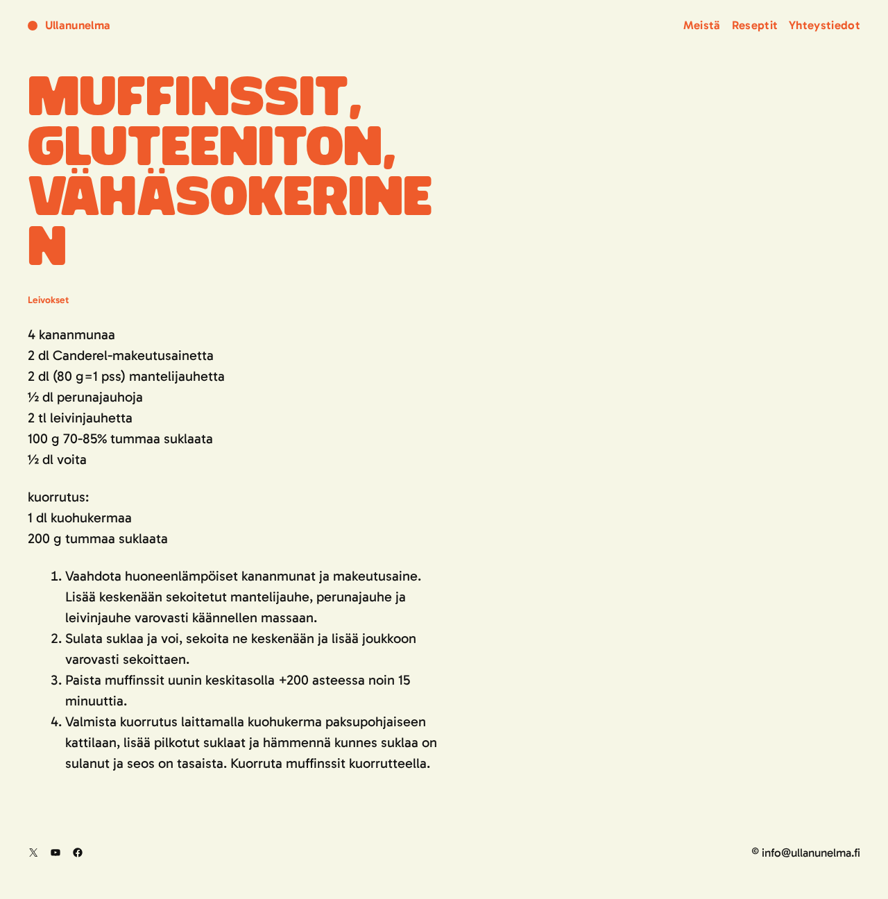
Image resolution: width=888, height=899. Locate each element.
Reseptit (755, 25)
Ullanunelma (78, 25)
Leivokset (48, 300)
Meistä (702, 25)
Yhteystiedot (824, 25)
